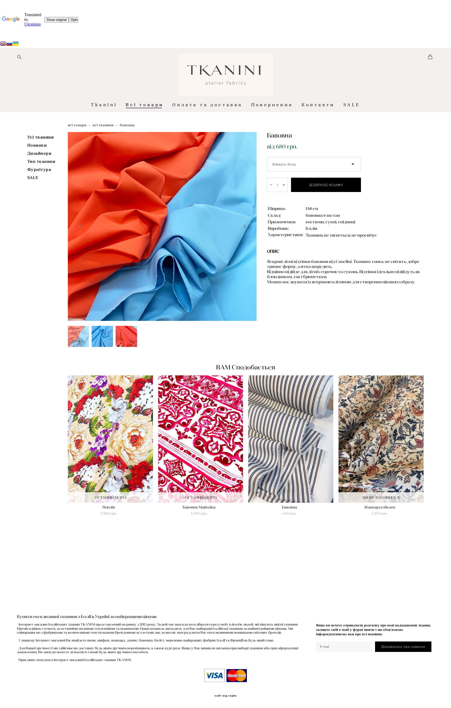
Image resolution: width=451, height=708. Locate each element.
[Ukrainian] (9, 44)
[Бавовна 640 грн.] (290, 439)
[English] (3, 44)
